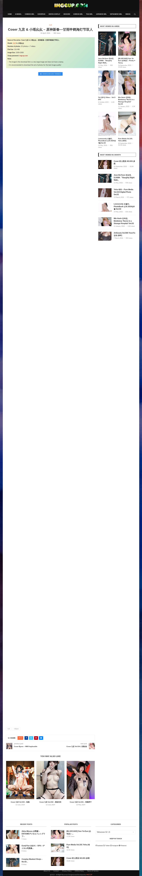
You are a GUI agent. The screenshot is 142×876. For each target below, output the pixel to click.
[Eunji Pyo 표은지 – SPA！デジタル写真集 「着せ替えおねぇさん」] (12, 849)
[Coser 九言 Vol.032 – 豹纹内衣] (50, 780)
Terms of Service (92, 871)
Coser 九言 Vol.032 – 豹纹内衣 (50, 802)
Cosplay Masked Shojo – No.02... (32, 860)
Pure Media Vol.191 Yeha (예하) (125, 140)
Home (10, 14)
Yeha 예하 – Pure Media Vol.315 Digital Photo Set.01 (123, 192)
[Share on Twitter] (31, 738)
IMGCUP (89, 875)
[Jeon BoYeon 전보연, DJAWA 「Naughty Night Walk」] (107, 43)
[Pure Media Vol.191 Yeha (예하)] (127, 124)
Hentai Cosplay (54, 14)
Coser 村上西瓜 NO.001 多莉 (124, 162)
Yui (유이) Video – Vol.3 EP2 (106, 98)
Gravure (66, 14)
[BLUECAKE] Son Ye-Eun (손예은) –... (78, 832)
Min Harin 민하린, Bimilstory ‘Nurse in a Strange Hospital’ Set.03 (126, 100)
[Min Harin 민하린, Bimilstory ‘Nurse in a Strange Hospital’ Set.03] (127, 82)
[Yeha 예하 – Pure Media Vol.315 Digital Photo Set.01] (104, 192)
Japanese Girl (101, 14)
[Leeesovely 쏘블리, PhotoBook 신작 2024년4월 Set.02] (107, 124)
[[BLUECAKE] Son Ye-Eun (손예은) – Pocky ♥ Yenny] (127, 43)
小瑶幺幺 (16, 728)
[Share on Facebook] (26, 738)
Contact (56, 871)
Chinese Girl (29, 14)
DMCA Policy (79, 871)
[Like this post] (21, 738)
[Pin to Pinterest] (36, 738)
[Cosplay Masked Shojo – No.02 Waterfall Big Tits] (12, 862)
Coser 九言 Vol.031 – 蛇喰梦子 (81, 802)
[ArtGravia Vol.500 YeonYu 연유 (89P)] (104, 236)
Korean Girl (78, 14)
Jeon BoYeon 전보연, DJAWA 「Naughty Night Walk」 (106, 61)
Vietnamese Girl (116, 14)
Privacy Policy (66, 871)
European (41, 14)
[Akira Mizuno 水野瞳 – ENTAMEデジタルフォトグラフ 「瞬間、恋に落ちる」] (12, 834)
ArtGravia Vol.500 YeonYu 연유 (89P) (124, 234)
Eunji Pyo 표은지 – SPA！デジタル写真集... (33, 847)
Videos (127, 14)
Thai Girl (89, 14)
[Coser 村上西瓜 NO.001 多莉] (104, 164)
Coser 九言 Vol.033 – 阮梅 (20, 802)
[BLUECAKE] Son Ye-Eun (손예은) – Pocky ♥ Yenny (126, 61)
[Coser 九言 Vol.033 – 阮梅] (20, 780)
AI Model (18, 14)
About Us (47, 871)
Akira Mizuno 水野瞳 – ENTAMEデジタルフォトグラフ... (33, 833)
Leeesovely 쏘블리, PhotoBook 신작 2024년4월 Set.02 (107, 141)
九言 (14, 43)
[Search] (135, 14)
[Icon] (107, 82)
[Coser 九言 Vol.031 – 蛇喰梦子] (81, 780)
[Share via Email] (41, 738)
